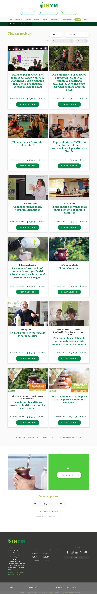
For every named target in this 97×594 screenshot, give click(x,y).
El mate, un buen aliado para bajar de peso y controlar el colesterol (69, 399)
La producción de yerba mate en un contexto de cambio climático (69, 209)
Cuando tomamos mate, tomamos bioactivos (27, 208)
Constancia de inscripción (49, 13)
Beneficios (36, 19)
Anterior (43, 437)
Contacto (86, 19)
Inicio (10, 19)
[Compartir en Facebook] (27, 99)
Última (78, 437)
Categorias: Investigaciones (61, 41)
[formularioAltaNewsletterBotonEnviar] (78, 475)
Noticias (78, 19)
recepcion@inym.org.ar (14, 559)
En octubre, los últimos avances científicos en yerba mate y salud (27, 405)
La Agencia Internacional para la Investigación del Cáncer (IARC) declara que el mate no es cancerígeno (27, 273)
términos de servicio (68, 592)
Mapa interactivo (29, 13)
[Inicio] (10, 23)
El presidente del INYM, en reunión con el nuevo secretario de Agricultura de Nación (69, 147)
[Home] (48, 5)
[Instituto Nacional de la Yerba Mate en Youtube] (85, 551)
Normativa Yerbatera (67, 19)
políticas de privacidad (54, 592)
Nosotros (17, 19)
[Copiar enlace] (34, 99)
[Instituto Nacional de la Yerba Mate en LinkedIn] (76, 551)
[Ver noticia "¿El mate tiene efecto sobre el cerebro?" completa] (28, 126)
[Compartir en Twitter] (30, 99)
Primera (31, 437)
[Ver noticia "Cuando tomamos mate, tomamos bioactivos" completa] (28, 187)
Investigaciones (17, 98)
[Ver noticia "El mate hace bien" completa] (69, 249)
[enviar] (86, 34)
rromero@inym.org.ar (45, 504)
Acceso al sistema (70, 13)
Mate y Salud (28, 19)
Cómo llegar (77, 557)
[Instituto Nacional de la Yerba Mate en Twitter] (81, 551)
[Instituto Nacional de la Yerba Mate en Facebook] (67, 551)
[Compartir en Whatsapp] (32, 99)
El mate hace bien (69, 268)
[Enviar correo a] (61, 504)
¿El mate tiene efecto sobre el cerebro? (27, 144)
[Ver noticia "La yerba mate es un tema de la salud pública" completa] (28, 313)
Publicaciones (54, 19)
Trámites (45, 19)
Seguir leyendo (28, 104)
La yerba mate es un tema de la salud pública (27, 334)
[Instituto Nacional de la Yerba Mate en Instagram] (72, 551)
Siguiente (67, 437)
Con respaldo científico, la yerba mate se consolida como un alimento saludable (69, 341)
